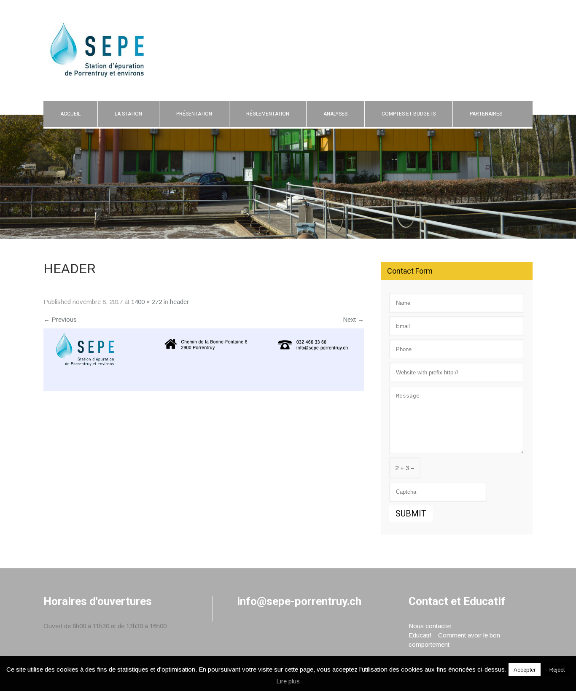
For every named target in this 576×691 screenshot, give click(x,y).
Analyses (335, 114)
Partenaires (486, 114)
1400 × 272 (146, 301)
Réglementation (267, 114)
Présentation (194, 114)
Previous (60, 319)
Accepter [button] (525, 670)
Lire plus (288, 681)
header (179, 301)
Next (353, 319)
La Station (128, 114)
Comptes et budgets (409, 114)
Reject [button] (557, 670)
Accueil (70, 114)
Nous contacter (430, 625)
